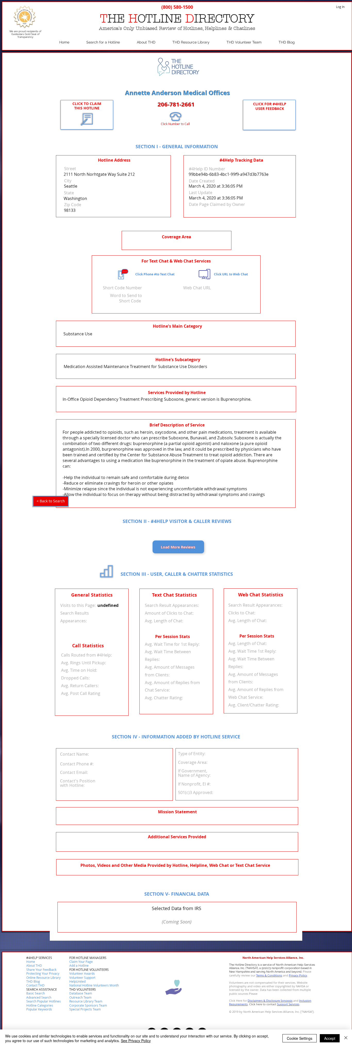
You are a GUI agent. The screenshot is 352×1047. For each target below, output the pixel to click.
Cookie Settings (299, 1038)
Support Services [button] (288, 1004)
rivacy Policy (299, 975)
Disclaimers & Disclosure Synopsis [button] (270, 1000)
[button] (35, 985)
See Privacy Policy (136, 1040)
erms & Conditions (269, 975)
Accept (329, 1038)
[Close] (346, 1038)
